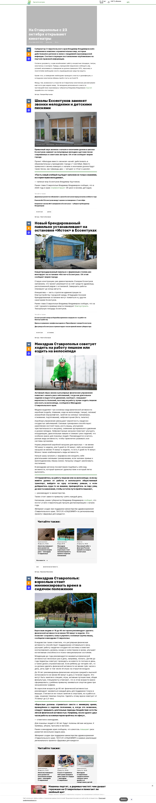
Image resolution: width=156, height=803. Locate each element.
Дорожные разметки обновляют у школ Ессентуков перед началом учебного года (66, 197)
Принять (123, 799)
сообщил (88, 500)
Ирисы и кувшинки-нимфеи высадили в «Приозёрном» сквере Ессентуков (63, 323)
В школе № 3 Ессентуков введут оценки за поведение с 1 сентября (60, 200)
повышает (84, 729)
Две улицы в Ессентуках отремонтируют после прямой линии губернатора (63, 326)
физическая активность (50, 567)
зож (37, 567)
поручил (89, 88)
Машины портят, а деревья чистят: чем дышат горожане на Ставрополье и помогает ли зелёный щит (77, 789)
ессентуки (39, 212)
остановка (50, 332)
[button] (38, 789)
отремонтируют (58, 188)
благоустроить (81, 306)
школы (49, 212)
